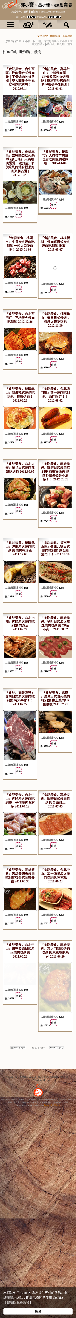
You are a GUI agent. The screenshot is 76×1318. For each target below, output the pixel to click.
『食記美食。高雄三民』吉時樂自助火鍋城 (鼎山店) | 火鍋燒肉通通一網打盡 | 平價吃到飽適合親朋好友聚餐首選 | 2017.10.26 (20, 163)
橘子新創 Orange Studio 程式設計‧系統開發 (18, 1099)
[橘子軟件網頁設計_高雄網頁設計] (38, 1096)
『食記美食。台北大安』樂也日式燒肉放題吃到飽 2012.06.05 (20, 466)
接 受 (38, 1311)
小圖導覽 (67, 35)
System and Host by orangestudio (29, 1105)
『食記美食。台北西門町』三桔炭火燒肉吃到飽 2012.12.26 (20, 316)
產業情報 (26, 1102)
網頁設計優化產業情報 (41, 1102)
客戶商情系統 (65, 1099)
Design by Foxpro (52, 1104)
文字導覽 (42, 35)
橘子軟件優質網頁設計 (48, 1099)
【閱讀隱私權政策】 (18, 1302)
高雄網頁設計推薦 (61, 1102)
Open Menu (10, 24)
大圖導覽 (55, 35)
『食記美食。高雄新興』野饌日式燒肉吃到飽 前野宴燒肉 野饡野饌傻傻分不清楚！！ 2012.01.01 (55, 470)
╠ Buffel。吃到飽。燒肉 (59, 44)
